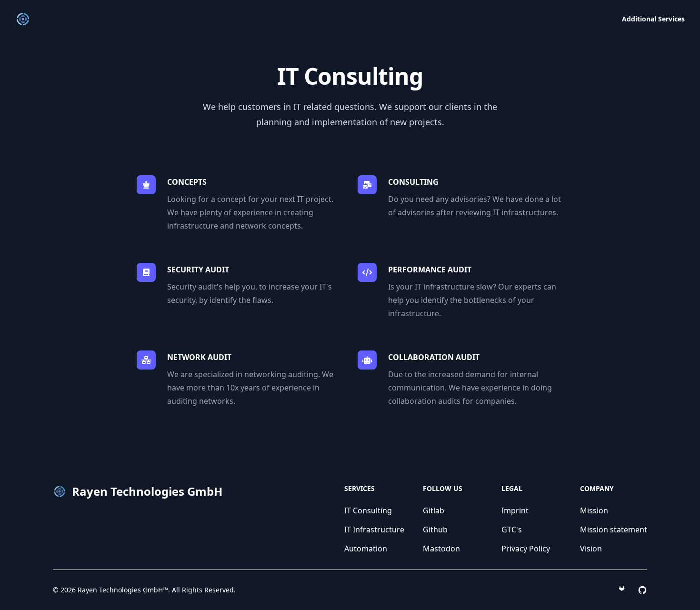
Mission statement (613, 529)
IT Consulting (368, 510)
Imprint (515, 510)
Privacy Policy (525, 548)
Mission (594, 510)
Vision (591, 548)
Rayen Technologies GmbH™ (123, 589)
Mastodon (441, 548)
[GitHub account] (642, 590)
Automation (365, 548)
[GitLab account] (623, 590)
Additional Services (653, 18)
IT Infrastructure (374, 529)
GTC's (511, 529)
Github (435, 529)
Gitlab (433, 510)
